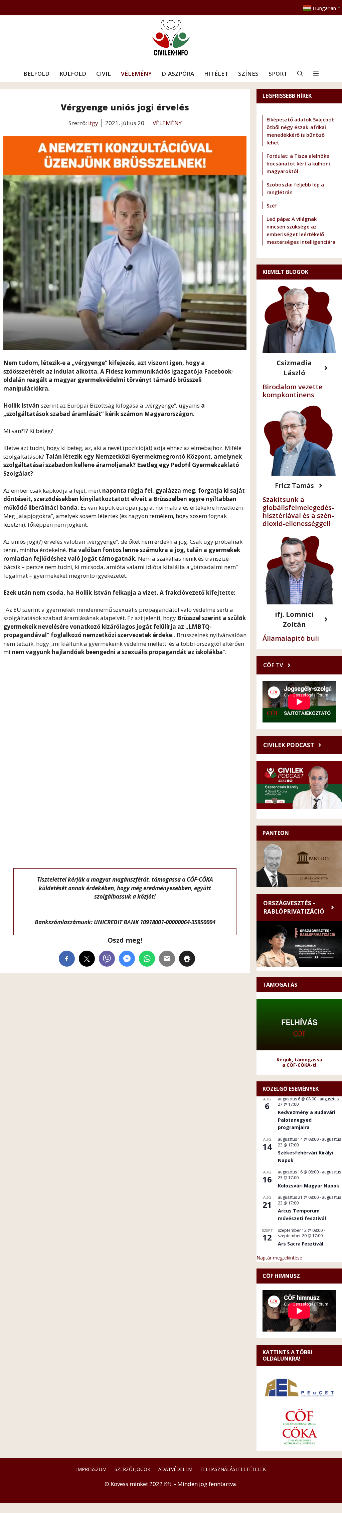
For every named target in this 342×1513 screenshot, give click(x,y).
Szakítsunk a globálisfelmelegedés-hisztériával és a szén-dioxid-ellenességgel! (298, 511)
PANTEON (276, 833)
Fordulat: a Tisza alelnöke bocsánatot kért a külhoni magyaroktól (298, 163)
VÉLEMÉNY (136, 73)
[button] (300, 73)
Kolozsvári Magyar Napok (308, 1185)
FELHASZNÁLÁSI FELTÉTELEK (233, 1469)
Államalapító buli (291, 638)
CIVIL (103, 73)
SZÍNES (248, 73)
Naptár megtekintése (279, 1257)
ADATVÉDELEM (175, 1469)
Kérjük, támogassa (299, 1059)
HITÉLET (216, 73)
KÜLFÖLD (72, 73)
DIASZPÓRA (178, 73)
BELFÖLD (36, 73)
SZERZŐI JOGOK (132, 1469)
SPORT (278, 73)
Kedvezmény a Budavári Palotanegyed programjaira (306, 1119)
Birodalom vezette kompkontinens (292, 390)
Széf (272, 205)
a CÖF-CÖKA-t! (299, 1065)
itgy (93, 123)
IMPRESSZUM (91, 1469)
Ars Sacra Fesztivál (300, 1243)
